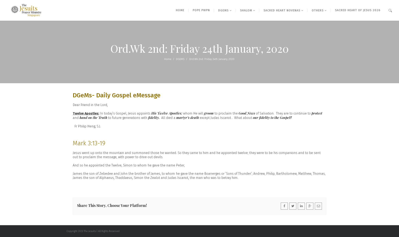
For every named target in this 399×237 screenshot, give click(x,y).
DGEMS (180, 59)
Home (167, 59)
